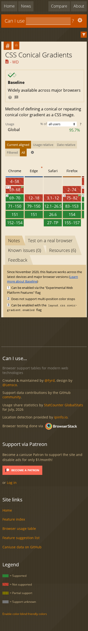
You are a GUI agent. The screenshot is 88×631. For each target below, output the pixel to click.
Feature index (13, 519)
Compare (59, 6)
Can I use (15, 21)
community (11, 397)
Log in (12, 482)
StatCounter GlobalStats (63, 405)
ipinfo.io (60, 417)
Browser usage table (19, 528)
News (26, 6)
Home (9, 6)
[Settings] (79, 21)
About (79, 6)
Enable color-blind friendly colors (24, 614)
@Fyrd (49, 380)
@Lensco (9, 384)
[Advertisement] (44, 331)
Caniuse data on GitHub (22, 547)
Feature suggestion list (21, 537)
